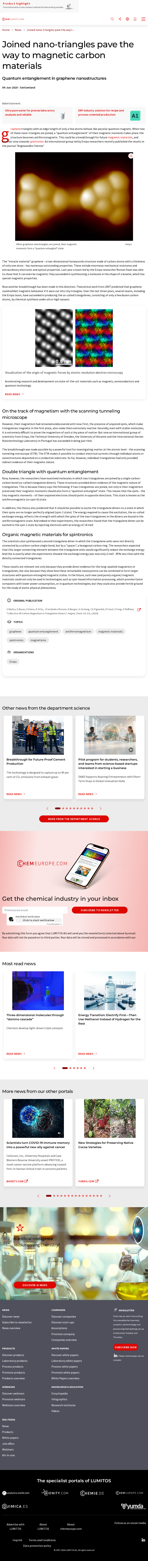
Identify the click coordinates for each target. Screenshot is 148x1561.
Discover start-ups (62, 1322)
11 (87, 1196)
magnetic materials (120, 137)
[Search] (112, 19)
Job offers (8, 1443)
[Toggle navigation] (143, 19)
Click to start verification (38, 920)
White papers (10, 1437)
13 (94, 1196)
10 (92, 808)
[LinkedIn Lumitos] (143, 1540)
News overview (11, 1328)
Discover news (10, 1316)
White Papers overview (65, 1378)
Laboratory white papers (66, 1361)
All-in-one (8, 1455)
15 (101, 1196)
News (5, 1426)
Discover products (13, 1355)
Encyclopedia (59, 1393)
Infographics (59, 1399)
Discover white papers (65, 1355)
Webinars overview (13, 1405)
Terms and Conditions (42, 1540)
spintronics (37, 141)
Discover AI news (35, 1285)
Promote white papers (65, 1372)
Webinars (8, 1449)
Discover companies (63, 1316)
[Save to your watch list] (135, 19)
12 (90, 1196)
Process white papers (64, 1366)
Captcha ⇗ (54, 924)
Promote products (13, 1372)
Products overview (13, 1378)
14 (97, 1196)
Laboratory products (15, 1361)
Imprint (17, 1540)
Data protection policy (37, 1545)
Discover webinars (13, 1393)
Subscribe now (126, 1347)
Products (7, 1432)
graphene (15, 129)
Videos (55, 1411)
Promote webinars (13, 1399)
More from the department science (74, 819)
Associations (59, 1328)
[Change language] (127, 19)
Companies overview (64, 1340)
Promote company (63, 1334)
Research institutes (63, 1405)
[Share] (119, 19)
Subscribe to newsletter (100, 910)
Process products (12, 1366)
